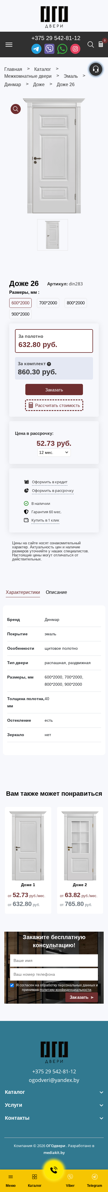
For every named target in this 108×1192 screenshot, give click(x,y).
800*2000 (76, 302)
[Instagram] (75, 49)
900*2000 (20, 314)
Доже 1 (28, 884)
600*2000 (20, 302)
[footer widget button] (54, 1092)
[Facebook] (62, 49)
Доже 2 (80, 884)
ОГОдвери (55, 1145)
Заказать (54, 389)
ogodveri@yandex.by (54, 1080)
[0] (101, 44)
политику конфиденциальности (65, 990)
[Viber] (49, 49)
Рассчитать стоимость (57, 405)
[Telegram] (36, 49)
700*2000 (48, 302)
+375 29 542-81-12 (55, 38)
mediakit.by (54, 1152)
